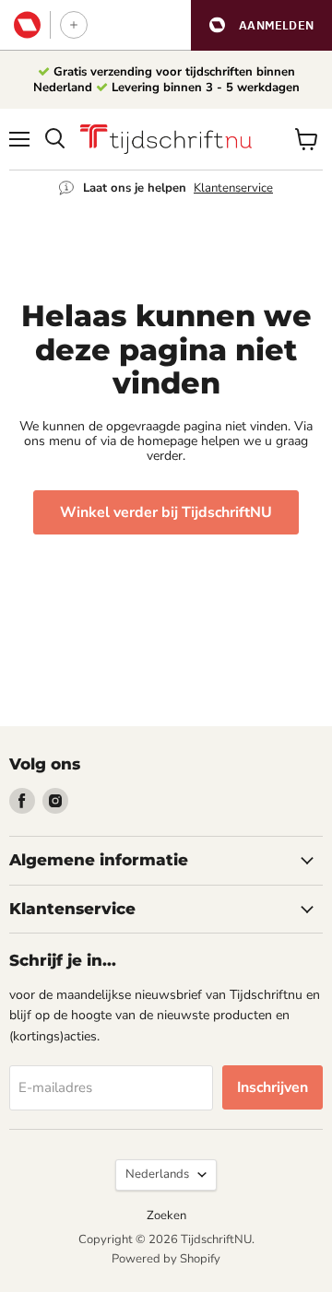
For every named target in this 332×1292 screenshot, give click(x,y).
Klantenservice (233, 188)
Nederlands (157, 1174)
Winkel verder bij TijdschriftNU (166, 512)
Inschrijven (272, 1087)
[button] (261, 25)
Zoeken (166, 1215)
